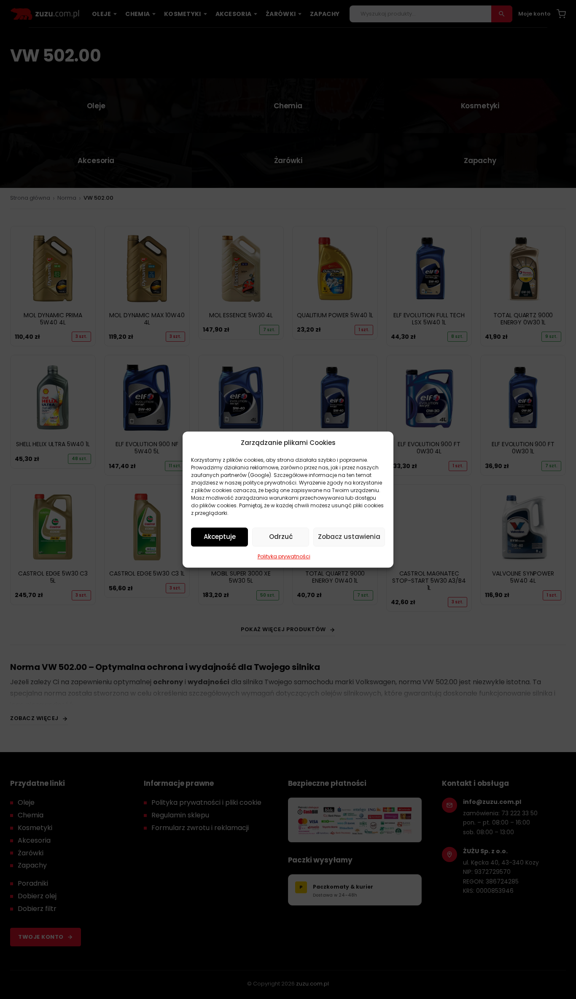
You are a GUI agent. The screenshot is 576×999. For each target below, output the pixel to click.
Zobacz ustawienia (349, 536)
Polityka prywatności (284, 556)
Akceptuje (220, 536)
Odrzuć (281, 536)
